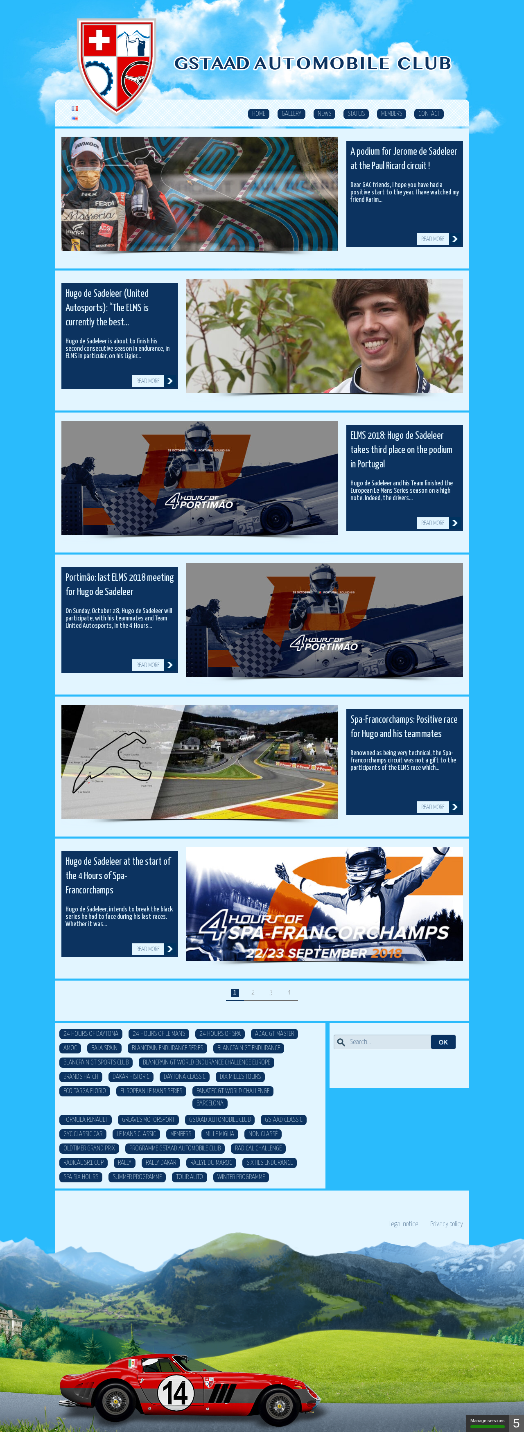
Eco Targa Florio (84, 1091)
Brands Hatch (80, 1076)
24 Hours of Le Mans (159, 1034)
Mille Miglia (220, 1134)
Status (356, 114)
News (324, 114)
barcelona (210, 1103)
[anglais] (75, 119)
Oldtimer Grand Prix (89, 1148)
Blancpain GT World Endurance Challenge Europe (206, 1062)
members (180, 1134)
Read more (433, 239)
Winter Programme (241, 1177)
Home (258, 114)
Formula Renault (85, 1119)
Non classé (263, 1134)
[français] (75, 109)
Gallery (291, 114)
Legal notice (403, 1224)
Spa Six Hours (80, 1177)
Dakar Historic (131, 1076)
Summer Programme (137, 1177)
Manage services (487, 1420)
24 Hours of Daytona (90, 1034)
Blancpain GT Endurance (248, 1048)
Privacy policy (446, 1224)
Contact (429, 114)
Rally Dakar (161, 1162)
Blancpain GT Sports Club (96, 1062)
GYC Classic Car (82, 1134)
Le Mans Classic (136, 1134)
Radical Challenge (258, 1148)
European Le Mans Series (151, 1091)
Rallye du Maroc (211, 1162)
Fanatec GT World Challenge (232, 1091)
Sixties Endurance (269, 1162)
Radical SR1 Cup (83, 1162)
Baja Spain (104, 1048)
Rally (124, 1162)
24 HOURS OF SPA (220, 1034)
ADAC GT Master (274, 1034)
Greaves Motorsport (148, 1119)
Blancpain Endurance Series (167, 1048)
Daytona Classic (185, 1076)
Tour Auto (189, 1177)
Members (391, 114)
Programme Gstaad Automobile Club (175, 1148)
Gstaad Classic (284, 1119)
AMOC (70, 1048)
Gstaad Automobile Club (220, 1119)
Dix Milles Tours (240, 1076)
